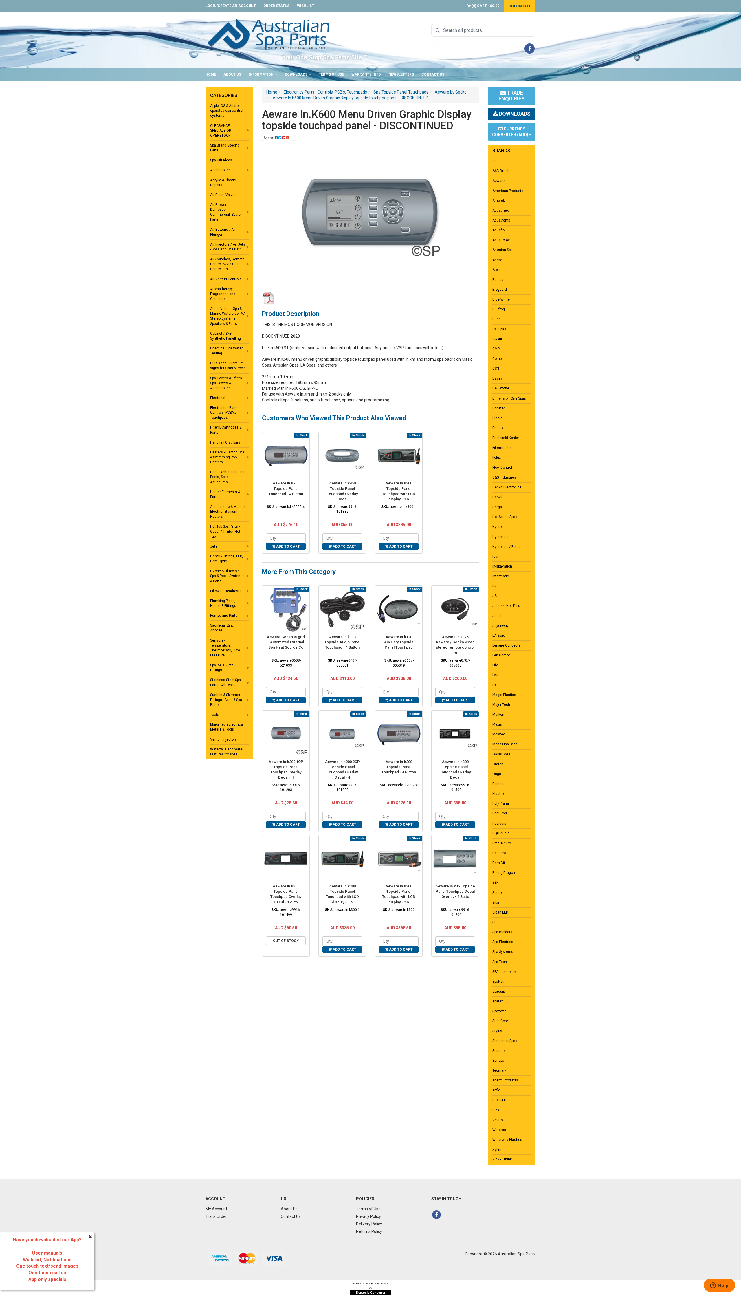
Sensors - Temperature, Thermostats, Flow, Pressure (225, 647)
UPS (495, 1110)
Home (211, 74)
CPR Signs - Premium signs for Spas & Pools (228, 365)
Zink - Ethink (502, 1159)
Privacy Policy (368, 1216)
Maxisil (498, 724)
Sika (495, 902)
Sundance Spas (504, 1041)
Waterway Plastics (507, 1140)
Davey (497, 378)
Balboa (497, 280)
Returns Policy (369, 1231)
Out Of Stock (286, 941)
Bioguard (499, 290)
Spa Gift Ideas (221, 160)
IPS (494, 586)
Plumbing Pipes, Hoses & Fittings (223, 603)
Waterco (499, 1130)
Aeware (498, 181)
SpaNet (498, 982)
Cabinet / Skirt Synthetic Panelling (225, 336)
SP (494, 922)
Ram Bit (498, 863)
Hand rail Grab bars (225, 442)
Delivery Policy (369, 1224)
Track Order (216, 1216)
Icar (495, 556)
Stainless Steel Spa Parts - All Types (225, 682)
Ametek (498, 201)
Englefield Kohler (505, 438)
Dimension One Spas (509, 398)
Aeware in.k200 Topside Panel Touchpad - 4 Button (286, 488)
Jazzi (496, 616)
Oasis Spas (501, 754)
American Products (507, 191)
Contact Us (432, 74)
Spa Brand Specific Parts (225, 147)
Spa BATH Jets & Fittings (223, 667)
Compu (498, 359)
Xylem (497, 1149)
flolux (496, 457)
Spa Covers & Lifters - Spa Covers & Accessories (227, 383)
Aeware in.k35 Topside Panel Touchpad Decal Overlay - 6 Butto (455, 891)
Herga (497, 507)
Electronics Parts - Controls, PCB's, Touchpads (224, 413)
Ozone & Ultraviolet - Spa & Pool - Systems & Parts (226, 576)
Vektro (497, 1120)
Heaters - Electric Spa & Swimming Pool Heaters (227, 457)
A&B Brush (500, 171)
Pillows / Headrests (225, 591)
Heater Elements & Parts (225, 494)
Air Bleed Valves (223, 195)
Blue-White (501, 299)
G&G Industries (504, 477)
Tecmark (499, 1070)
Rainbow (499, 853)
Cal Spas (499, 329)
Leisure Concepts (506, 645)
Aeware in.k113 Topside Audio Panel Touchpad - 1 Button (342, 642)
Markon (498, 715)
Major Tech (501, 705)
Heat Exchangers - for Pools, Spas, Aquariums (227, 477)
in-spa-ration (502, 566)
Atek (496, 270)
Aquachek (500, 210)
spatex (497, 1001)
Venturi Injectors (223, 739)
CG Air (497, 339)
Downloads (296, 74)
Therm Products (505, 1080)
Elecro (497, 418)
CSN (495, 369)
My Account (216, 1209)
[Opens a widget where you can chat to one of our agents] (719, 1286)
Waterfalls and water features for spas (226, 751)
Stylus (497, 1031)
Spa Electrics (502, 942)
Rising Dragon (503, 873)
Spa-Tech (499, 962)
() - (485, 6)
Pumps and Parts (223, 616)
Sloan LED (500, 912)
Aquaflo (498, 230)
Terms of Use (331, 74)
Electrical (217, 398)
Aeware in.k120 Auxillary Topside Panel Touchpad (399, 642)
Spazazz (499, 1011)
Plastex (498, 794)
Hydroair (499, 527)
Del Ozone (500, 388)
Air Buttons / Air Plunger (223, 232)
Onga (496, 774)
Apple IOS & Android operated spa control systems (226, 111)
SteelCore (500, 1021)
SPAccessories (504, 972)
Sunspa (498, 1061)
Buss (496, 319)
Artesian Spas (503, 250)
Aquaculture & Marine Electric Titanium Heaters (227, 512)
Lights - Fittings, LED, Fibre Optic (226, 558)
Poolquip (499, 823)
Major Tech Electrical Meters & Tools (227, 726)
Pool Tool (499, 813)
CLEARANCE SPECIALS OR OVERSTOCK (220, 131)
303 (495, 161)
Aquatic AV (501, 240)
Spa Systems (502, 952)
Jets (213, 546)
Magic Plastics (504, 695)
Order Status (276, 6)
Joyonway (500, 626)
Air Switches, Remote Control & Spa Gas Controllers (227, 264)
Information (261, 74)
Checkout (519, 6)
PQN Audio (500, 833)
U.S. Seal (499, 1100)
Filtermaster (502, 448)
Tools (214, 715)
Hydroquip (500, 537)
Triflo (496, 1090)
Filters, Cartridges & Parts (225, 429)
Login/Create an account (231, 6)
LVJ (495, 675)
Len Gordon (501, 655)
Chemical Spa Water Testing (226, 350)
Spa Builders (502, 932)
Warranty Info (366, 74)
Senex (497, 893)
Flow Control (502, 468)
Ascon (497, 260)
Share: (269, 138)
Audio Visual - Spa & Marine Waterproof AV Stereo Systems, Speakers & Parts (227, 316)
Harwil (497, 497)
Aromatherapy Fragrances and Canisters (222, 294)
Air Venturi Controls (225, 279)
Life (495, 665)
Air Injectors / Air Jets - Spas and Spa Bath (227, 246)
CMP (496, 349)
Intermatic (500, 576)
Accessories (220, 170)
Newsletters (401, 74)
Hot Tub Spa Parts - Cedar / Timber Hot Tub (225, 531)
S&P (495, 883)
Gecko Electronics (507, 487)
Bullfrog (498, 309)
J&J (495, 596)
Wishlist (305, 6)
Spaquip (498, 991)
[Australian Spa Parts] (269, 33)
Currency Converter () (510, 132)
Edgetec (499, 408)
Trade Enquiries (511, 96)
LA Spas (498, 636)
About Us (232, 74)
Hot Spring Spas (504, 517)
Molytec (498, 734)
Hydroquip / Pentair (507, 547)
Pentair (498, 784)
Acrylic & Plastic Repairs (223, 182)
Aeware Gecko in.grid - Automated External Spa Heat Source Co (286, 642)
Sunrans (499, 1051)
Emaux (497, 428)
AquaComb (501, 220)
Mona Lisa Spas (505, 744)
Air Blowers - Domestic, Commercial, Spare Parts (225, 212)
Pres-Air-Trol (502, 843)
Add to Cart (287, 546)
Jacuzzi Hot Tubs (506, 606)
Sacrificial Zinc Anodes (222, 627)
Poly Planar (501, 803)
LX (494, 685)
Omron (497, 764)
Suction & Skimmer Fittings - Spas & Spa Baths (226, 700)
